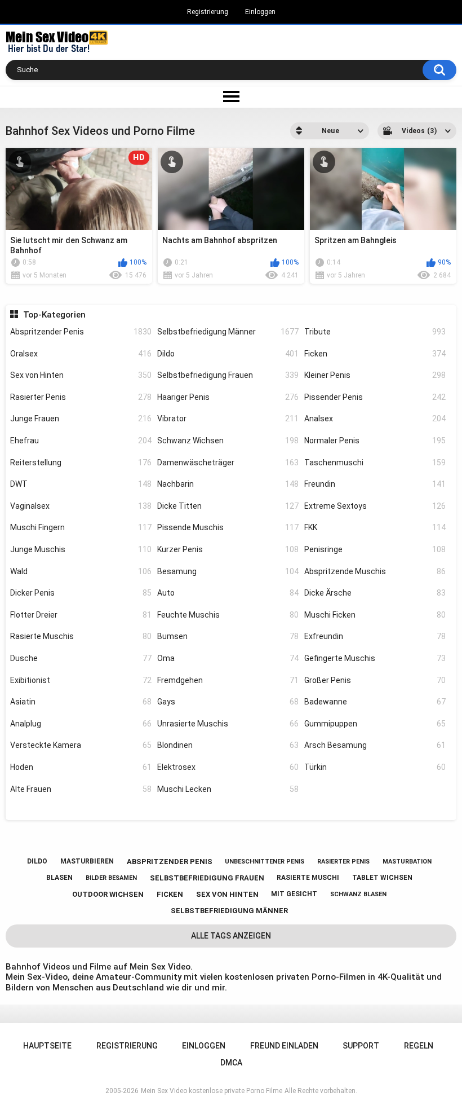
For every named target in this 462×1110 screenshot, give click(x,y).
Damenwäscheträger (228, 462)
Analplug (81, 723)
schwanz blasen (358, 894)
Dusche (81, 658)
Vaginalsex (81, 505)
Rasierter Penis (81, 397)
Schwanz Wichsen (228, 440)
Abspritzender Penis (81, 331)
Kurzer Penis (228, 549)
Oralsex (81, 353)
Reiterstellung (81, 462)
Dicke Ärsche (375, 592)
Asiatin (81, 701)
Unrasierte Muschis (228, 723)
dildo (37, 861)
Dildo (228, 353)
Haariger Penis (228, 397)
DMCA (231, 1062)
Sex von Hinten (81, 375)
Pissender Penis (375, 397)
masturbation (407, 861)
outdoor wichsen (108, 894)
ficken (170, 894)
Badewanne (375, 701)
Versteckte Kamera (81, 745)
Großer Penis (375, 680)
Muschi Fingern (81, 527)
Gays (228, 701)
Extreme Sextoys (375, 505)
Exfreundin (375, 636)
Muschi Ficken (375, 614)
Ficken (375, 353)
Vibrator (228, 418)
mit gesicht (294, 894)
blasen (59, 878)
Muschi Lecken (228, 789)
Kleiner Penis (375, 375)
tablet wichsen (382, 878)
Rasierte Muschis (81, 636)
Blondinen (228, 745)
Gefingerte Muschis (375, 658)
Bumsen (228, 636)
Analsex (375, 418)
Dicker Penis (81, 592)
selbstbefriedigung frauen (207, 878)
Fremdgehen (228, 680)
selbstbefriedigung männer (229, 910)
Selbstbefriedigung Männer (228, 331)
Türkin (375, 767)
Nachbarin (228, 483)
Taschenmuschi (375, 462)
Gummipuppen (375, 723)
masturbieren (87, 861)
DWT (81, 483)
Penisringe (375, 549)
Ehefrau (81, 440)
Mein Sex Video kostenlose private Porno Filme (211, 1091)
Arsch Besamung (375, 745)
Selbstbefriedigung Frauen (228, 375)
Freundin (375, 483)
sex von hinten (227, 894)
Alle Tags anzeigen (231, 935)
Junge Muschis (81, 549)
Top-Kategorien (54, 315)
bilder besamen (111, 878)
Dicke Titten (228, 505)
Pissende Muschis (228, 527)
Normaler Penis (375, 440)
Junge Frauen (81, 418)
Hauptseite (47, 1045)
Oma (228, 658)
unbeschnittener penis (264, 861)
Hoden (81, 767)
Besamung (228, 571)
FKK (375, 527)
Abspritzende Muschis (375, 571)
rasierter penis (343, 861)
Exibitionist (81, 680)
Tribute (375, 331)
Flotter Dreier (81, 614)
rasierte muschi (308, 878)
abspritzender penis (169, 861)
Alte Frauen (81, 789)
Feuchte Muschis (228, 614)
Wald (81, 571)
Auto (228, 592)
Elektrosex (228, 767)
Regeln (418, 1045)
